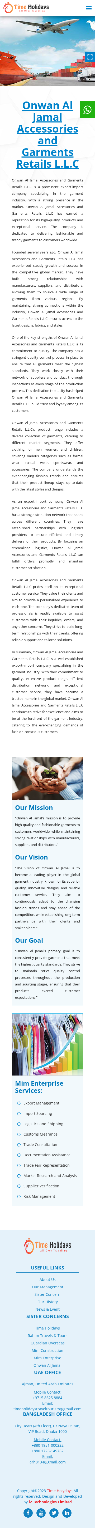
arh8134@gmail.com (48, 1461)
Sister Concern (47, 1294)
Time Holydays (60, 1490)
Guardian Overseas (48, 1342)
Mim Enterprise (47, 1357)
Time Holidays (47, 1328)
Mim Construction (47, 1350)
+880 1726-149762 (48, 1450)
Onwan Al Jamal (47, 1365)
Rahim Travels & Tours (48, 1335)
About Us (48, 1279)
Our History (47, 1301)
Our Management (47, 1286)
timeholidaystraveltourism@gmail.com (47, 1408)
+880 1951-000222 (48, 1445)
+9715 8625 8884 (47, 1397)
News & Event (47, 1309)
